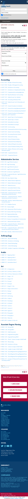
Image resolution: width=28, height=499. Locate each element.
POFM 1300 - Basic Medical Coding (9, 178)
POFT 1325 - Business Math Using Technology (11, 211)
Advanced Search (4, 17)
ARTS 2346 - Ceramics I (7, 305)
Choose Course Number (6, 56)
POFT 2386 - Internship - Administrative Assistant (12, 231)
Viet (14, 495)
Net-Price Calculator (20, 481)
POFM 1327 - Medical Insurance (8, 185)
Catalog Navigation (6, 21)
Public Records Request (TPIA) (18, 478)
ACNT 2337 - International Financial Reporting (11, 141)
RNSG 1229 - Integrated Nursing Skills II (10, 336)
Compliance (5, 475)
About (2, 414)
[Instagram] (5, 446)
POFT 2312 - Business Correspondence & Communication (14, 219)
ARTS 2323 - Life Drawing (7, 295)
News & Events (4, 424)
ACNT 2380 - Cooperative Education (9, 152)
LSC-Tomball (4, 438)
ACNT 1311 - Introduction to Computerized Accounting (13, 89)
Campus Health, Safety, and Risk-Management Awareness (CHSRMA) (13, 479)
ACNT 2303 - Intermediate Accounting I (10, 122)
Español (11, 495)
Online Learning (4, 425)
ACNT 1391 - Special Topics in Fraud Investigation (12, 117)
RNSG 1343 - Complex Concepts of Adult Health (12, 349)
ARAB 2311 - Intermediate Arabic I (9, 259)
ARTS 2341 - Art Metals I (7, 303)
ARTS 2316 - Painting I (6, 291)
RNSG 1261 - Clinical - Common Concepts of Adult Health (14, 339)
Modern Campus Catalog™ (16, 498)
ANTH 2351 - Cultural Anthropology (9, 245)
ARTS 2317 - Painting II (6, 293)
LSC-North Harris (5, 436)
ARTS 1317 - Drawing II (7, 283)
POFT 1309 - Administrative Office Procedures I (12, 209)
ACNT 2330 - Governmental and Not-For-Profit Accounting (14, 129)
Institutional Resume (12, 481)
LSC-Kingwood (4, 434)
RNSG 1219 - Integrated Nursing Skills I (10, 334)
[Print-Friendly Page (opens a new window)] (24, 25)
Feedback (5, 495)
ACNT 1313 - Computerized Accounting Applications (13, 92)
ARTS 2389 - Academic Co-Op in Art (9, 320)
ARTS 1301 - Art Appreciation (8, 269)
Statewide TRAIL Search (9, 483)
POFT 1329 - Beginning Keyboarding (9, 214)
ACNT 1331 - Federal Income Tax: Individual (11, 97)
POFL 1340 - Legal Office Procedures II (10, 166)
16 (8, 367)
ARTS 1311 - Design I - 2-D (7, 276)
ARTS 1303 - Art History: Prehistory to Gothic (11, 271)
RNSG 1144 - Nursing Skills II (8, 329)
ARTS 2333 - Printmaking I (7, 300)
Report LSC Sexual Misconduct (6, 478)
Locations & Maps (5, 423)
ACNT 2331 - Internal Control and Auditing (11, 131)
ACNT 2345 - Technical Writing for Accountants (12, 144)
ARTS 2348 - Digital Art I (7, 310)
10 (19, 365)
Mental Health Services (6, 471)
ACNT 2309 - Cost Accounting (8, 126)
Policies (2, 477)
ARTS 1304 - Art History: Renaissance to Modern (12, 273)
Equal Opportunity (24, 480)
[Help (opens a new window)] (26, 25)
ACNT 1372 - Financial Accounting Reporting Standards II (14, 110)
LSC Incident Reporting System (22, 477)
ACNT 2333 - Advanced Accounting (9, 136)
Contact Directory (5, 419)
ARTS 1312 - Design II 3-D (7, 278)
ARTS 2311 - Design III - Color (8, 286)
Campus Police (4, 467)
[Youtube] (8, 446)
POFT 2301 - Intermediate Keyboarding (10, 216)
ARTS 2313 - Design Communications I (10, 288)
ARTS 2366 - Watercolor (7, 317)
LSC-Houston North (5, 433)
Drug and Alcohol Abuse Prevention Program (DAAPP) (10, 480)
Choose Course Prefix (5, 51)
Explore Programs (16, 390)
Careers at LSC (4, 418)
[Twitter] (2, 446)
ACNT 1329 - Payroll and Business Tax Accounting (12, 94)
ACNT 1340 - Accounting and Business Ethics (11, 99)
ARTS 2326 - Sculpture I (7, 298)
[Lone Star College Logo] (7, 406)
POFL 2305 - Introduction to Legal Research (11, 171)
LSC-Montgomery (5, 435)
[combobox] (14, 9)
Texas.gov (2, 483)
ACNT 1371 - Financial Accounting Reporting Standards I (13, 108)
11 (21, 365)
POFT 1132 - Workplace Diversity (9, 204)
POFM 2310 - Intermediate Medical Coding (11, 187)
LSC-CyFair (3, 431)
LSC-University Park (5, 439)
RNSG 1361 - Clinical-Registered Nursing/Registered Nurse (14, 354)
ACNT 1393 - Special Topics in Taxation (10, 119)
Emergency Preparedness (7, 469)
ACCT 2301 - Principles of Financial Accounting (11, 82)
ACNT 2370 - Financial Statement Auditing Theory (12, 146)
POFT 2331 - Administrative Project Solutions (11, 221)
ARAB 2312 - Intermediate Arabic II (9, 262)
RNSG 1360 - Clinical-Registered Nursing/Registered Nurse (14, 351)
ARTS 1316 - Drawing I (7, 281)
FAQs (2, 495)
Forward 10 (3, 367)
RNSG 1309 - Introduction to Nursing (9, 344)
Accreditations (4, 416)
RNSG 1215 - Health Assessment (9, 332)
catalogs (6, 497)
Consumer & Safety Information (10, 477)
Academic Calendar (5, 415)
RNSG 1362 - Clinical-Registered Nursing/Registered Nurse (14, 356)
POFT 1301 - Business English (8, 206)
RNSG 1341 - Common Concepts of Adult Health (12, 346)
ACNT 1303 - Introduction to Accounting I (10, 87)
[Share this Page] (22, 25)
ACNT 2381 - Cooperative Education (9, 155)
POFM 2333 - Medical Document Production (11, 190)
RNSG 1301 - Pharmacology (8, 341)
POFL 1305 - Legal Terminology (8, 164)
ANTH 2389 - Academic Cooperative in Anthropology (13, 248)
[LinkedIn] (11, 446)
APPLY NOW (15, 383)
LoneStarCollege (6, 470)
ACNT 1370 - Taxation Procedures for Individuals (12, 105)
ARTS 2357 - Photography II (7, 315)
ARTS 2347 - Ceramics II (7, 308)
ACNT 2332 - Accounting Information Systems (11, 134)
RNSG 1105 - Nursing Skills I (8, 327)
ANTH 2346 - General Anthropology (9, 243)
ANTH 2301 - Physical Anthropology (9, 238)
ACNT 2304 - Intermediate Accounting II (10, 124)
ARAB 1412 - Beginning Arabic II (8, 257)
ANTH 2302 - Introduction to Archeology (10, 240)
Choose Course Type (5, 60)
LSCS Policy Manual (4, 481)
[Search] (26, 12)
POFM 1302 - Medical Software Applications (11, 180)
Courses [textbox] (3, 9)
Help (9, 495)
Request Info (16, 396)
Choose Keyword (5, 65)
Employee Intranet (5, 421)
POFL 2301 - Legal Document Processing (10, 169)
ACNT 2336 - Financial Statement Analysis (11, 139)
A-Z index (3, 412)
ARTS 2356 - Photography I (7, 313)
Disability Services (5, 420)
